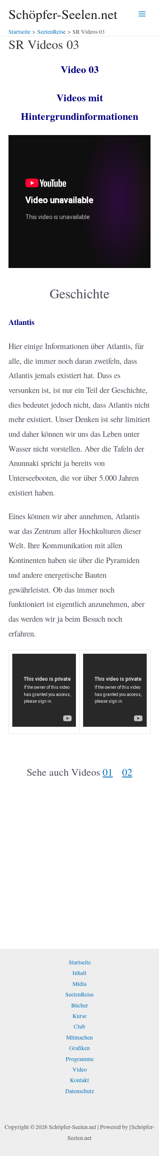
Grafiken (79, 1048)
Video (80, 1069)
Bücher (79, 1005)
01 (108, 772)
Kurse (79, 1016)
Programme (80, 1059)
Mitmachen (79, 1037)
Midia (79, 984)
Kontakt (79, 1080)
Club (79, 1026)
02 (127, 772)
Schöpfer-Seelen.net (62, 14)
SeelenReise (79, 994)
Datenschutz (79, 1091)
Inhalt (79, 973)
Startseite (80, 962)
